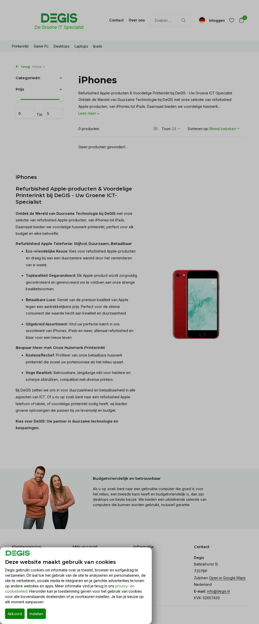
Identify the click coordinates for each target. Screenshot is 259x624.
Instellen (36, 614)
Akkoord (15, 614)
